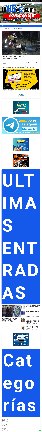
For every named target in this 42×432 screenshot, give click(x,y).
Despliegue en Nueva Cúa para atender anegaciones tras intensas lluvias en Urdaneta (32, 320)
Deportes (3, 417)
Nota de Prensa (36, 316)
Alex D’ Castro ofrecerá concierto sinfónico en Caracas (32, 327)
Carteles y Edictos (6, 424)
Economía (4, 420)
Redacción (11, 321)
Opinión (3, 428)
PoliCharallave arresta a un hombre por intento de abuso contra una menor (9, 319)
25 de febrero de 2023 (6, 58)
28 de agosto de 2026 (5, 321)
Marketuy (3, 425)
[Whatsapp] (21, 95)
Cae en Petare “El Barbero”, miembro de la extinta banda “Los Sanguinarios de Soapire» (33, 313)
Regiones (3, 430)
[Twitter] (20, 95)
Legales (3, 423)
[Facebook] (18, 95)
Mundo (3, 426)
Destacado (4, 419)
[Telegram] (23, 95)
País (3, 429)
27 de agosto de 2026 (29, 309)
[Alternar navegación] (3, 26)
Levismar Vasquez (14, 58)
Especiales (4, 421)
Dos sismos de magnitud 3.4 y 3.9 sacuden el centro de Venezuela (33, 306)
